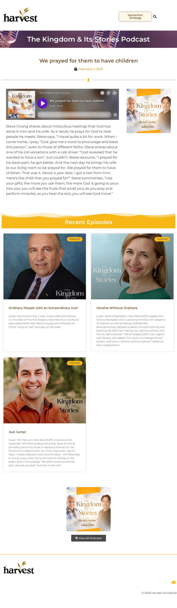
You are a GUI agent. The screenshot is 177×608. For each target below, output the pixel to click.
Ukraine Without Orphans (116, 308)
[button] (116, 18)
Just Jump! (17, 432)
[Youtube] (173, 582)
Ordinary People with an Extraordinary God (43, 308)
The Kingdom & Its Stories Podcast (88, 39)
